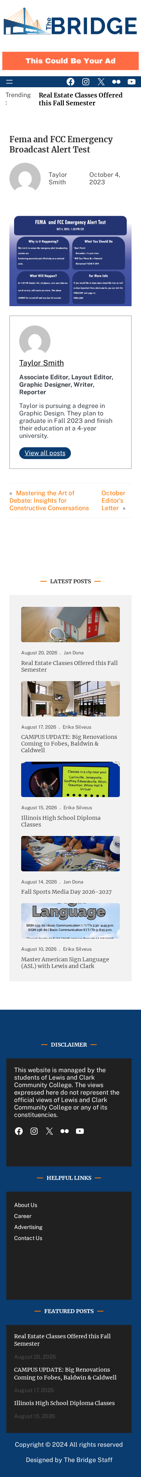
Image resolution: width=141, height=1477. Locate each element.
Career (22, 1216)
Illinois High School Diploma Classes (61, 821)
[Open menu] (9, 81)
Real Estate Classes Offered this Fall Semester (81, 99)
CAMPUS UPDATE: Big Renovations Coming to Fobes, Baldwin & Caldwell (69, 744)
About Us (25, 1205)
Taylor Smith (41, 362)
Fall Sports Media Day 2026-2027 (66, 892)
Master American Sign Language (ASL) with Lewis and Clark (65, 963)
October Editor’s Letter (113, 500)
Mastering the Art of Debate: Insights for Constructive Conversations (49, 500)
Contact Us (28, 1238)
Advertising (28, 1227)
